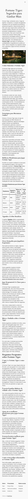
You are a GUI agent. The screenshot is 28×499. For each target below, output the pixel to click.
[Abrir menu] (25, 2)
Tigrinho (10, 219)
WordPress (9, 496)
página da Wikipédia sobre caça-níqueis (12, 279)
